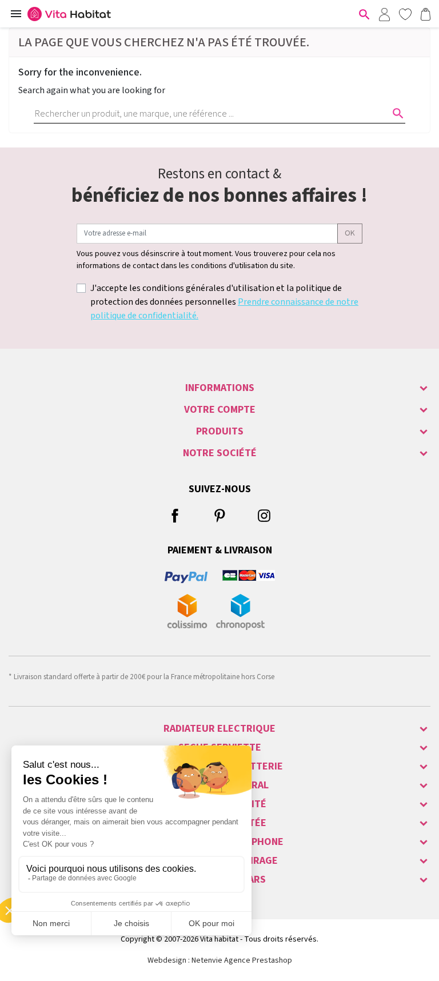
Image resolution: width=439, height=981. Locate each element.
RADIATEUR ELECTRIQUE (219, 728)
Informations (219, 388)
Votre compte (220, 409)
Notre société (220, 453)
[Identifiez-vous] (384, 13)
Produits (220, 431)
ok (350, 233)
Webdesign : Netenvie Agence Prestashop (219, 960)
